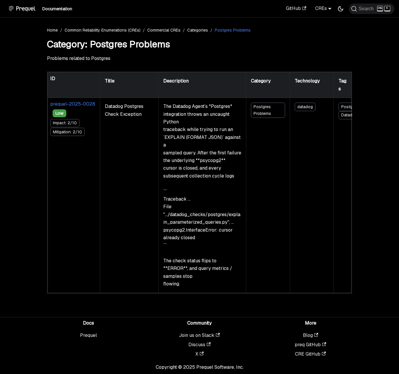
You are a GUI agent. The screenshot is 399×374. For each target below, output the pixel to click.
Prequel (88, 335)
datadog (305, 106)
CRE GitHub (307, 354)
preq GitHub (308, 345)
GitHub (293, 8)
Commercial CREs (164, 30)
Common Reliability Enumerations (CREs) (102, 30)
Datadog (349, 115)
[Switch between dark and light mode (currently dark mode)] (340, 8)
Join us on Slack (196, 335)
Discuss (196, 345)
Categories (197, 30)
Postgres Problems (262, 110)
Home (52, 30)
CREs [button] (321, 8)
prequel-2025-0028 (72, 104)
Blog (308, 335)
